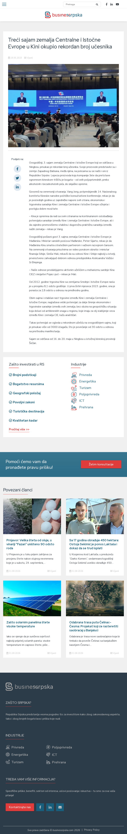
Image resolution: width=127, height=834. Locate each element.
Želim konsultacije (101, 464)
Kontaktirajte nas (20, 807)
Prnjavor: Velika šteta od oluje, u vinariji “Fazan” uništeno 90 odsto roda (30, 544)
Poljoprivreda (88, 394)
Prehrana (85, 407)
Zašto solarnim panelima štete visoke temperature (28, 624)
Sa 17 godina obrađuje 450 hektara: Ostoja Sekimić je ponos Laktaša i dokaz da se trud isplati (94, 544)
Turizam (84, 388)
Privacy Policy (92, 830)
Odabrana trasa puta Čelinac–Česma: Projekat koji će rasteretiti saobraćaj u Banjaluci (93, 626)
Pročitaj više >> (19, 429)
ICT (81, 401)
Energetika (87, 381)
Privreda (85, 375)
